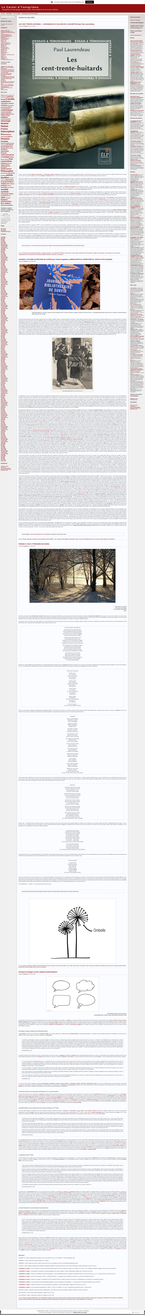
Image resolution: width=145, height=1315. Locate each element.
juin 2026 (3, 238)
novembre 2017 (4, 342)
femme (4, 123)
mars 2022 (3, 290)
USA (3, 197)
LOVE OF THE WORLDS (135, 35)
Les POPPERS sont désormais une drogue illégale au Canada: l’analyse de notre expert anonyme (8, 78)
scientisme (72, 1191)
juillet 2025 (3, 250)
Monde (2, 45)
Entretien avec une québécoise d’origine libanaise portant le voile (7, 82)
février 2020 (3, 315)
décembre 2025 (4, 245)
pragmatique (41, 1098)
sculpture (9, 185)
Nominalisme (28, 1211)
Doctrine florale (4, 89)
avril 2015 (3, 374)
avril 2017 (3, 349)
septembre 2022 (4, 284)
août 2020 (3, 309)
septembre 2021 (4, 296)
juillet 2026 (3, 237)
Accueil (3, 13)
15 (4, 219)
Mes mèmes (9, 13)
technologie (5, 194)
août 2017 (3, 345)
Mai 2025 (3, 252)
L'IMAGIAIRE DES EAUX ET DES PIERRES (136, 121)
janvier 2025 (3, 256)
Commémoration (4, 34)
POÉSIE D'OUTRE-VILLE (135, 160)
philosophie (111, 1195)
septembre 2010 (4, 429)
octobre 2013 (4, 392)
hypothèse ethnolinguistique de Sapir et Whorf (43, 430)
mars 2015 (3, 375)
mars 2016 (3, 362)
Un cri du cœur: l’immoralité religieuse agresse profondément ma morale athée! (7, 87)
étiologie (50, 1297)
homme (4, 141)
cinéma (4, 105)
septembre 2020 (4, 308)
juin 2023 (3, 275)
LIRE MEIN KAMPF (134, 72)
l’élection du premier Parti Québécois (46, 194)
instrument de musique (7, 145)
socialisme (11, 187)
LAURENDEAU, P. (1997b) (24, 1281)
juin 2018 (3, 335)
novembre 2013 (4, 391)
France (2, 41)
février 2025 (3, 255)
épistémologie (111, 1095)
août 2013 (3, 394)
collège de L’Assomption (36, 174)
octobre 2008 (4, 452)
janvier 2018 (3, 340)
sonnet (37, 966)
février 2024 (3, 267)
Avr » (5, 223)
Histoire (5, 138)
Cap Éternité (109, 503)
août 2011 (3, 418)
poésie (9, 175)
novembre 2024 (4, 258)
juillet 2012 (3, 407)
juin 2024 (3, 263)
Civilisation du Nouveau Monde (8, 32)
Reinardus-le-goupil (7, 181)
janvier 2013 (3, 401)
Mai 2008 (3, 457)
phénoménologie (31, 1299)
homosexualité (5, 143)
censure (11, 103)
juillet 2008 (3, 455)
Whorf (66, 434)
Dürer (76, 721)
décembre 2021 (4, 293)
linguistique (49, 1035)
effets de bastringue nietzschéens (68, 481)
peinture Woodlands (5, 166)
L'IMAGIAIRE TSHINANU (135, 141)
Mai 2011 (3, 421)
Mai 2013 (3, 397)
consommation (6, 112)
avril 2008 (3, 458)
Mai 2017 (3, 348)
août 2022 (3, 285)
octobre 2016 (4, 355)
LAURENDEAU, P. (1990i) (24, 1276)
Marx (27, 1021)
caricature (4, 103)
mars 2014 (3, 387)
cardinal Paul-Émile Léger (45, 202)
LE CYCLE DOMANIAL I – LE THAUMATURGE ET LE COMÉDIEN (136, 206)
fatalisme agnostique (59, 1159)
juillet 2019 (3, 322)
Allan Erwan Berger (8, 95)
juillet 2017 (3, 346)
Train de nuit (133, 389)
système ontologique (96, 1112)
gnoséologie (4, 136)
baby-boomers (102, 198)
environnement (5, 119)
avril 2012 (3, 410)
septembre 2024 (4, 260)
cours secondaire (116, 253)
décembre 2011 (4, 414)
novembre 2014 (4, 379)
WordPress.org (133, 399)
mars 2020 (3, 314)
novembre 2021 (4, 294)
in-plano (91, 965)
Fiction (2, 40)
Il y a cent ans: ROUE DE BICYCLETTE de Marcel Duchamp (6, 74)
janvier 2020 (3, 316)
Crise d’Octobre (36, 235)
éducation (4, 205)
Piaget (117, 1213)
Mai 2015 (3, 373)
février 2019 (3, 327)
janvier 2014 (3, 389)
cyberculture (6, 114)
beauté (3, 99)
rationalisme (73, 1110)
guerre (10, 136)
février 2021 (3, 303)
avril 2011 (3, 422)
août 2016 (3, 357)
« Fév (2, 223)
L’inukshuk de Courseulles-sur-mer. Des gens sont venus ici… (8, 70)
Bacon (111, 1020)
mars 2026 (3, 241)
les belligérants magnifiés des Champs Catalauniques (71, 438)
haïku (114, 423)
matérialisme (21, 1211)
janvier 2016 (3, 365)
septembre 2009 (4, 441)
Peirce (72, 1056)
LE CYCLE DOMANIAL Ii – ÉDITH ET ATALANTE (136, 218)
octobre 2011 (3, 416)
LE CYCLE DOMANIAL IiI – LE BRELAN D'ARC (136, 228)
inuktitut (68, 477)
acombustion (133, 287)
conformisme (7, 110)
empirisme (60, 1297)
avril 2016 (3, 361)
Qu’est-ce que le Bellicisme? (7, 84)
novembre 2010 (4, 427)
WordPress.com (4, 470)
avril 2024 (3, 265)
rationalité (3, 180)
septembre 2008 (4, 453)
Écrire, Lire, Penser (134, 299)
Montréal (3, 46)
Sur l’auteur (16, 13)
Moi (81, 174)
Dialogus (7, 115)
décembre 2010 (4, 426)
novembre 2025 (4, 246)
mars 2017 (3, 350)
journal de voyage (99, 539)
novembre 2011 (4, 415)
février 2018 (3, 339)
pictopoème (4, 173)
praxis (95, 1083)
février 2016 (3, 364)
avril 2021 (3, 301)
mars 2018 (3, 338)
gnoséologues (72, 1084)
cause (53, 1297)
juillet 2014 (3, 383)
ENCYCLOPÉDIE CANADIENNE (137, 336)
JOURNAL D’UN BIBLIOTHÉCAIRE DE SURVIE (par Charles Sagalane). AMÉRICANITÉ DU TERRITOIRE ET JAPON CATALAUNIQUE (65, 259)
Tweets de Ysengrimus (135, 20)
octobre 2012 (4, 404)
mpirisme (66, 1110)
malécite (29, 405)
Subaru (97, 449)
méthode (66, 1083)
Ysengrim (7, 198)
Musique (3, 49)
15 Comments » (60, 254)
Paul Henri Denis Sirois (105, 965)
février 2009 (3, 448)
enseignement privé (23, 254)
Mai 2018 (3, 336)
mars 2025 (3, 254)
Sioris (34, 966)
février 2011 (3, 424)
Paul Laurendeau (7, 160)
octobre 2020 (4, 307)
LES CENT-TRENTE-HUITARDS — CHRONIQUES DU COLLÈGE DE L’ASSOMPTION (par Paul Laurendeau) (56, 24)
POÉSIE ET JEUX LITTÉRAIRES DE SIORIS (34, 544)
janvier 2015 (3, 377)
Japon (77, 539)
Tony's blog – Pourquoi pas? (136, 381)
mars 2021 (3, 302)
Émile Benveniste (81, 493)
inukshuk (110, 401)
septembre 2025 (4, 248)
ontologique (51, 1024)
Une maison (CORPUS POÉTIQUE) (30, 13)
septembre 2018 (4, 332)
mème (12, 157)
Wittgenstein (31, 1096)
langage (68, 1020)
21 (2, 220)
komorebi (47, 431)
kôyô (59, 418)
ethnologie (6, 121)
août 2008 (3, 454)
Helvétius (21, 1021)
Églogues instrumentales (6, 200)
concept (62, 1083)
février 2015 (3, 376)
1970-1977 (56, 253)
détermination (90, 1083)
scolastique (48, 1198)
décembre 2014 (4, 378)
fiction (4, 126)
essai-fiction (3, 39)
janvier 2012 (3, 413)
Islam (11, 146)
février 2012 (3, 412)
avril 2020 (3, 313)
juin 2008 (3, 456)
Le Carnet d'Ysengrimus (20, 7)
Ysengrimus (25, 26)
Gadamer (40, 1213)
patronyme (38, 504)
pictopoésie (11, 173)
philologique (89, 1243)
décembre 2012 (4, 402)
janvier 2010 (3, 437)
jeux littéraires (96, 965)
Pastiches (3, 50)
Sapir (62, 434)
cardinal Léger (75, 204)
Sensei (73, 412)
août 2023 (3, 273)
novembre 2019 (4, 318)
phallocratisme (6, 169)
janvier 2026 (3, 244)
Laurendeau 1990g (115, 1145)
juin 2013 (3, 396)
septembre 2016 (4, 356)
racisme (11, 178)
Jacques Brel (84, 189)
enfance (4, 117)
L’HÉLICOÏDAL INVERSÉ (135, 155)
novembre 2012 (4, 403)
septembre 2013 (4, 393)
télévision (8, 195)
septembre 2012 (4, 405)
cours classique (110, 197)
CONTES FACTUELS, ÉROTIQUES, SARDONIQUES (136, 97)
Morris (20, 1096)
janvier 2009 (3, 449)
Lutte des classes (5, 43)
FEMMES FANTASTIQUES (135, 103)
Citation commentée (5, 31)
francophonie (72, 539)
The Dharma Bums (116, 486)
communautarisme (6, 108)
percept (57, 1083)
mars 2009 (3, 447)
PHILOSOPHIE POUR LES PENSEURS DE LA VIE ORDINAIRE (136, 83)
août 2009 (3, 442)
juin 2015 (3, 372)
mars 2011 (3, 423)
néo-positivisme (52, 1199)
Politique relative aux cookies (80, 1312)
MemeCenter (133, 360)
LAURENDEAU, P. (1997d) (24, 1279)
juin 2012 (3, 408)
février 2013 (3, 400)
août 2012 (3, 406)
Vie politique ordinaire (6, 59)
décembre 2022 (4, 281)
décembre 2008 (4, 450)
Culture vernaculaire (5, 35)
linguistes (21, 1086)
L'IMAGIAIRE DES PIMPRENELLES (134, 131)
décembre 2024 (4, 257)
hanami (44, 440)
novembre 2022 (4, 282)
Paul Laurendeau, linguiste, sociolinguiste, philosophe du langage (137, 369)
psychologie (105, 1195)
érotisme (10, 205)
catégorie (107, 1147)
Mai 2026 (3, 239)
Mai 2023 (3, 276)
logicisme (48, 1098)
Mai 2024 (3, 264)
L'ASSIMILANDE (133, 189)
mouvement (83, 1083)
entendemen (52, 1083)
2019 (2, 95)
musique (5, 157)
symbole (5, 192)
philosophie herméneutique (30, 1213)
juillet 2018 (3, 334)
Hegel (24, 1021)
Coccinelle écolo (134, 323)
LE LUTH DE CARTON (135, 62)
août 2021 (3, 297)
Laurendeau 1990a (53, 1023)
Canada (10, 99)
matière (78, 1083)
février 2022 (3, 291)
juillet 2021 (3, 298)
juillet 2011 (3, 419)
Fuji (109, 422)
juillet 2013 (3, 395)
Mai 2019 (3, 324)
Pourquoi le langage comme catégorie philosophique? (38, 972)
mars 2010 (3, 435)
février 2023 (3, 279)
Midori (64, 443)
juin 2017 (3, 347)
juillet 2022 (3, 286)
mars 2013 (3, 399)
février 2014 (3, 388)
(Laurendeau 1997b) (55, 1098)
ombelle (117, 710)
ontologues (63, 1084)
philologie (123, 1213)
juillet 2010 (3, 431)
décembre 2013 (4, 390)
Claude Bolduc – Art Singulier (136, 319)
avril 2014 (3, 386)
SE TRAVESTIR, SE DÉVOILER (136, 273)
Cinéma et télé (4, 30)
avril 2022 (3, 289)
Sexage (2, 57)
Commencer (90, 2)
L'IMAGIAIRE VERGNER (135, 146)
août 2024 (3, 261)
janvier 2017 (3, 352)
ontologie (25, 1299)
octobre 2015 (4, 368)
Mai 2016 (3, 360)
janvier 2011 (3, 425)
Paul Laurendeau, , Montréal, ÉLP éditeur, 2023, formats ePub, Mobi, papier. (53, 245)
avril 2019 (3, 325)
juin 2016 (3, 359)
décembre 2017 (4, 341)
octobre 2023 (4, 271)
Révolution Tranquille (76, 193)
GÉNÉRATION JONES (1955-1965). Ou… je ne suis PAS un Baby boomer (7, 67)
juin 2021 (3, 299)
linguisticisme (94, 1297)
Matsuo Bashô (31, 425)
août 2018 (3, 333)
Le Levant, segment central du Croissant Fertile (7, 72)
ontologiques (73, 1083)
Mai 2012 (3, 409)
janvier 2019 (3, 328)
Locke (86, 1110)
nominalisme (50, 1195)
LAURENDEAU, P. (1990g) (24, 1273)
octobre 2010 (4, 428)
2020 (71, 965)
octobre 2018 (4, 331)
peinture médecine (5, 165)
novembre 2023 (4, 270)
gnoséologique (58, 1024)
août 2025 (3, 249)
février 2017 (3, 351)
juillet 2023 (3, 274)
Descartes (116, 1020)
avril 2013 (3, 398)
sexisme (4, 187)
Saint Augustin (111, 1157)
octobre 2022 (4, 283)
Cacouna (31, 407)
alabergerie (132, 294)
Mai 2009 (3, 445)
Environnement (4, 38)
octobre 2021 (4, 295)
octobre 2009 (4, 440)
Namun (3, 159)
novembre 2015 (4, 367)
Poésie (2, 53)
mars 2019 (3, 326)
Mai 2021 (3, 300)
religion (11, 182)
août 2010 (3, 430)
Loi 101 (77, 194)
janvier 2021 (3, 304)
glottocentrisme (71, 1297)
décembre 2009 (4, 438)
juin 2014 (3, 384)
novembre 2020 (4, 306)
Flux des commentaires (6, 469)
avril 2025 (3, 253)
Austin (23, 1096)
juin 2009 (3, 444)
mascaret (91, 405)
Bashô (115, 425)
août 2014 (3, 382)
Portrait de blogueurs (135, 374)
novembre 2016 (4, 354)
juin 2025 (3, 251)
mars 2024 (3, 266)
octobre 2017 (4, 343)
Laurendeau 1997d (35, 1201)
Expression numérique (135, 341)
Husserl (36, 1096)
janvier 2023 (3, 280)
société (4, 189)
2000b (40, 1201)
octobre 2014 (4, 380)
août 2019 (3, 321)
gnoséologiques (45, 1083)
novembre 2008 (4, 451)
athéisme (10, 97)
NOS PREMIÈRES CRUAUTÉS (136, 265)
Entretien (3, 37)
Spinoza (120, 1020)
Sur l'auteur (3, 80)
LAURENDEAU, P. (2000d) (24, 1287)
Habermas (64, 1056)
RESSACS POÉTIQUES (135, 165)
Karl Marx (3, 148)
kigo (80, 488)
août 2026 (3, 236)
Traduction (3, 58)
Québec (2, 56)
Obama (6, 159)
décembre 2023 (4, 269)
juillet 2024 (3, 262)
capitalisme (6, 101)
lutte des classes (9, 148)
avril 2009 (3, 446)
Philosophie (3, 52)
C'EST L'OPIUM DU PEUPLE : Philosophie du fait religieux (136, 41)
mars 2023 (3, 278)
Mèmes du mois (4, 44)
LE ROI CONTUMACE (135, 247)
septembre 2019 (4, 320)
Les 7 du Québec (134, 350)
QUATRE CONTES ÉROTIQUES (137, 110)
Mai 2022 (3, 288)
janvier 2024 (3, 268)
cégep (106, 193)
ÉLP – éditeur (133, 304)
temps (78, 1299)
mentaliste (121, 1211)
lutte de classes (123, 1192)
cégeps (78, 210)
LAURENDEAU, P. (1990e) (24, 1271)
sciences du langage (68, 1098)
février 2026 (3, 243)
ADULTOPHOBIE (134, 174)
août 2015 (3, 370)
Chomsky (114, 1213)
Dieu (56, 1297)
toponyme (22, 504)
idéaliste (20, 1213)
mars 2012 (3, 411)
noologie (84, 1195)
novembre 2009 (4, 439)
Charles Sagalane (65, 539)
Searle (26, 1096)
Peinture (3, 51)
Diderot (124, 1020)
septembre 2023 (4, 272)
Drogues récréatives (5, 36)
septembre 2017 (4, 344)
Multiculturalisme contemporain (4, 48)
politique (3, 175)
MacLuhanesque (28, 1244)
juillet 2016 (3, 358)
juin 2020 (3, 311)
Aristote (103, 1213)
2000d (44, 1201)
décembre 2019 (4, 317)
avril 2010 (3, 434)
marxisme (5, 151)
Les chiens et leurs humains (136, 354)
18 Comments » (111, 539)
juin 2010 (3, 432)
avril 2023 (3, 277)
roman (3, 184)
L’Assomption (47, 174)
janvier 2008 (3, 460)
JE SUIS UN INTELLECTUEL (136, 50)
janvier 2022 (3, 292)
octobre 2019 (4, 319)
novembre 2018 (4, 330)
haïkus (86, 492)
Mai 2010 (3, 433)
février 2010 (3, 436)
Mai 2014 (3, 385)
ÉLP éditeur (6, 203)
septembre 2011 (4, 417)
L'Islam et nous (4, 42)
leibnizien (78, 1199)
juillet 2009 (3, 443)
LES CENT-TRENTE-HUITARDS (137, 66)
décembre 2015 (4, 366)
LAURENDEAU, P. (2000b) (24, 1284)
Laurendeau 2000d (73, 1033)
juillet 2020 (3, 310)
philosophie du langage (92, 1099)
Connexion (3, 467)
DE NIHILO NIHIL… (134, 329)
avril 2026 (3, 240)
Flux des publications (5, 468)
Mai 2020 (3, 312)
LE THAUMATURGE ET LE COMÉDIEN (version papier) (136, 256)
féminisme (7, 134)
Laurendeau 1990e (44, 1033)
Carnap (124, 1095)
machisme (4, 149)
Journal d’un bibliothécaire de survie (38, 534)
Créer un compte (4, 466)
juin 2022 (3, 287)
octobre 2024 (4, 259)
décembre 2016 (4, 353)
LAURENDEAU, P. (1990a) (24, 1268)
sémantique (54, 1197)
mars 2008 (3, 459)
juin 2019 (3, 323)
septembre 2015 (4, 369)
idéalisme (123, 1210)
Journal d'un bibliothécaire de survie (87, 539)
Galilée (110, 1247)
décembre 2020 (4, 305)
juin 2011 (3, 420)
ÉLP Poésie (132, 310)
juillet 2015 (3, 371)
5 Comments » (43, 966)
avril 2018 (3, 337)
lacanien (99, 1056)
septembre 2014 (4, 381)
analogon (57, 419)
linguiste (42, 1094)
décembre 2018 (4, 329)
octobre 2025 (4, 247)
